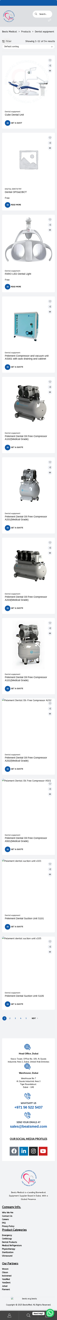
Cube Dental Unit (14, 114)
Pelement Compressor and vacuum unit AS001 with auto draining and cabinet (27, 357)
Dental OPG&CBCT (16, 192)
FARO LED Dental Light (18, 273)
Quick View (50, 71)
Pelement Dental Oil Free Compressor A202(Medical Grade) (26, 759)
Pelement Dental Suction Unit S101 (24, 918)
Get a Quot (16, 123)
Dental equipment (12, 112)
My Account (9, 1315)
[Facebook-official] (14, 1151)
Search (28, 1315)
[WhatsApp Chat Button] (50, 1313)
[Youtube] (43, 1151)
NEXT (34, 1018)
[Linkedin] (23, 1151)
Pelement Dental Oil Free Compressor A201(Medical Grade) (26, 518)
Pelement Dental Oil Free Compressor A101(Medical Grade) (26, 679)
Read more (16, 205)
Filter (8, 41)
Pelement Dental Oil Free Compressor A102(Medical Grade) (26, 438)
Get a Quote (17, 367)
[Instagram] (33, 1151)
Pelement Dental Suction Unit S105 (24, 996)
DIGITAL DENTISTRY (13, 189)
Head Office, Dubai (28, 1053)
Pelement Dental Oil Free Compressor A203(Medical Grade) (26, 598)
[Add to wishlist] (50, 60)
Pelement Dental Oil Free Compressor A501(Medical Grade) (26, 839)
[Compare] (50, 65)
